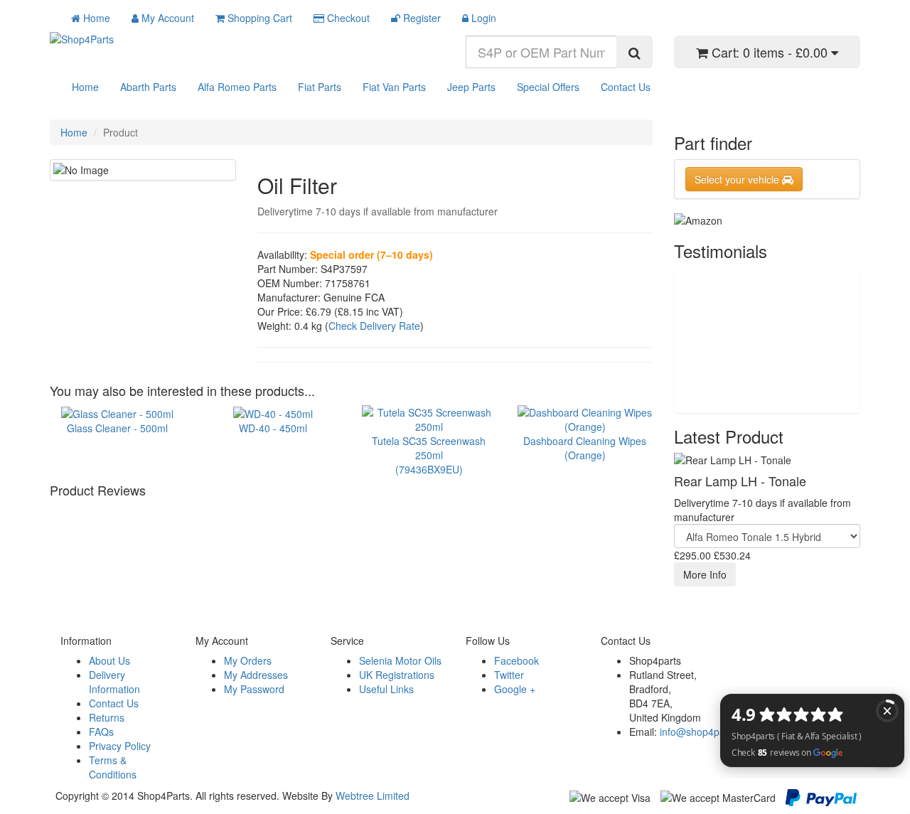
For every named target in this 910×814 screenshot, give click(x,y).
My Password (254, 689)
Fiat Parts (319, 87)
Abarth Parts (148, 87)
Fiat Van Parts (394, 87)
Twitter (509, 675)
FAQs (101, 731)
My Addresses (256, 675)
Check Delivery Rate (374, 325)
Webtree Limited (373, 795)
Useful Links (386, 689)
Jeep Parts (471, 87)
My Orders (248, 660)
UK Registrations (396, 675)
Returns (106, 717)
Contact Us (626, 87)
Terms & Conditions (112, 767)
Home (85, 87)
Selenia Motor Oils (400, 660)
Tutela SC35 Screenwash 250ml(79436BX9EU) (429, 455)
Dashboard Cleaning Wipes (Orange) (584, 447)
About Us (109, 660)
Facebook (516, 660)
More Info (705, 574)
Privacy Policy (120, 746)
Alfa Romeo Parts (237, 87)
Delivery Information (114, 682)
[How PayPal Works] (821, 796)
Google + (514, 689)
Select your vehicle (738, 179)
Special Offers (548, 87)
